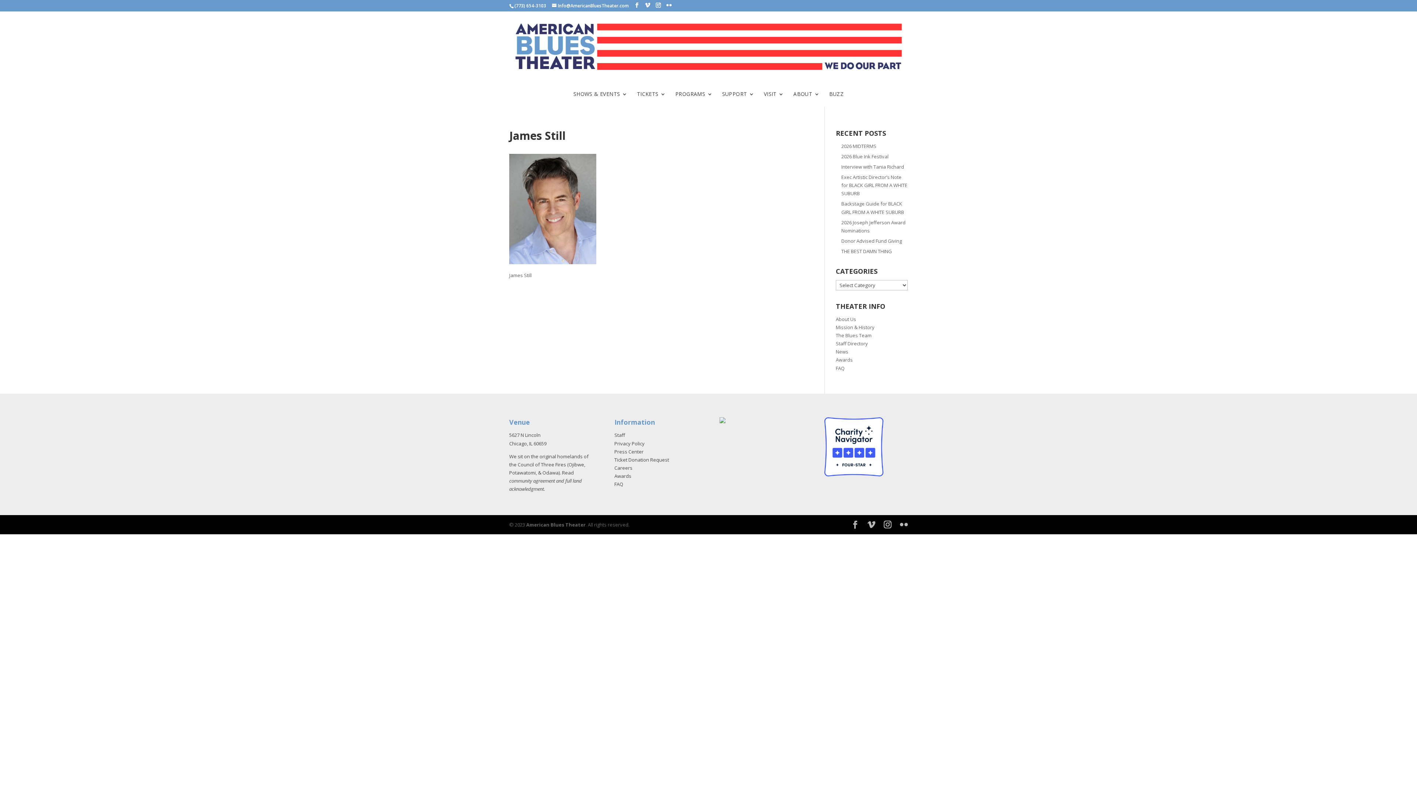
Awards (844, 359)
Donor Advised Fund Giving (871, 241)
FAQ (840, 368)
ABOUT (802, 94)
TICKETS (648, 94)
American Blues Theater (556, 524)
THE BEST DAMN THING (866, 251)
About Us (846, 319)
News (842, 351)
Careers (623, 468)
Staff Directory (852, 343)
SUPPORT (734, 94)
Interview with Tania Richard (872, 166)
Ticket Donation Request (641, 459)
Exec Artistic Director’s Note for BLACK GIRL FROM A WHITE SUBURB (874, 185)
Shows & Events (596, 94)
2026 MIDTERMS (858, 146)
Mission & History (855, 327)
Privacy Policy (629, 443)
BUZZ (836, 94)
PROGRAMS (690, 94)
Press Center (629, 451)
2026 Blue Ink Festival (865, 156)
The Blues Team (854, 335)
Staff (619, 435)
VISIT (770, 94)
